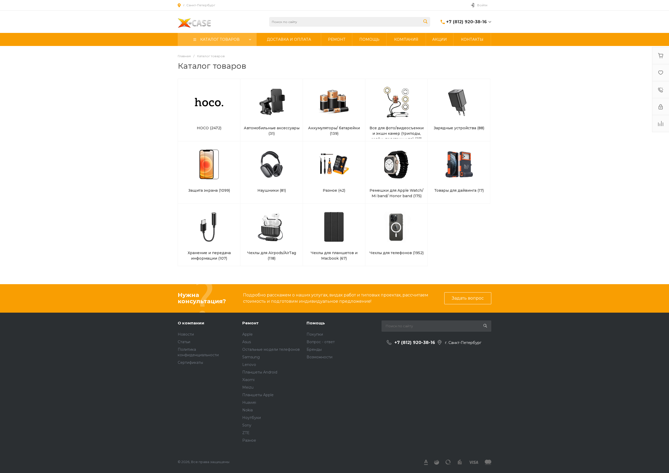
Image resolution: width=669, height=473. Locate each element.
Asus (246, 342)
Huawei (249, 402)
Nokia (247, 410)
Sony (246, 425)
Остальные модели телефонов (271, 349)
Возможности (319, 357)
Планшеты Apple (258, 395)
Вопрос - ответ (321, 342)
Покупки (315, 334)
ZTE (246, 432)
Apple (247, 334)
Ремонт (250, 322)
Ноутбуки (251, 417)
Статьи (184, 342)
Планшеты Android (259, 372)
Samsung (251, 357)
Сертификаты (190, 362)
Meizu (247, 387)
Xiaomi (248, 379)
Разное (249, 440)
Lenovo (249, 364)
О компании (191, 322)
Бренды (314, 349)
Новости (186, 334)
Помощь (316, 322)
